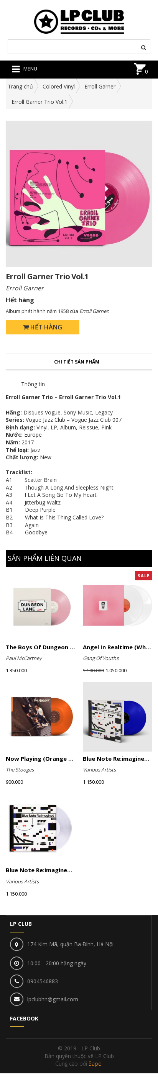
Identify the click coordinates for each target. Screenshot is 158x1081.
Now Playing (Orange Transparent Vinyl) (64, 758)
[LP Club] (79, 21)
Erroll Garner (99, 86)
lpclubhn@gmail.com (52, 999)
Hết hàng (45, 327)
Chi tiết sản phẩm (76, 362)
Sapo (95, 1063)
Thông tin (33, 384)
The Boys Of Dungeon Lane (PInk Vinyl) (61, 647)
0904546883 (42, 981)
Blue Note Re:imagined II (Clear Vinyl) (59, 870)
